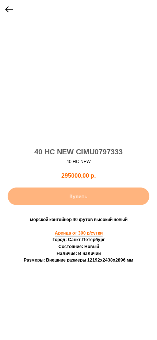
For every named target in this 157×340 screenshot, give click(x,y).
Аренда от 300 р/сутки (79, 233)
